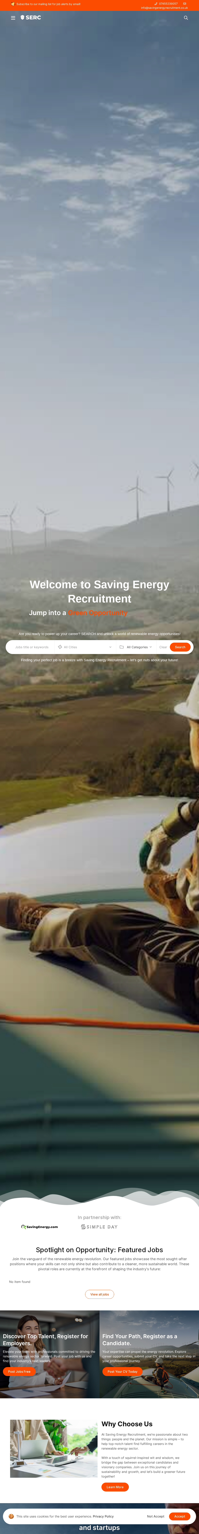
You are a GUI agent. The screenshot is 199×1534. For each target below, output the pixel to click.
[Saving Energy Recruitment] (31, 17)
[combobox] (139, 647)
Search (180, 647)
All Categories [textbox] (137, 647)
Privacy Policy (103, 1516)
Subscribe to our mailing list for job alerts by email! (48, 4)
